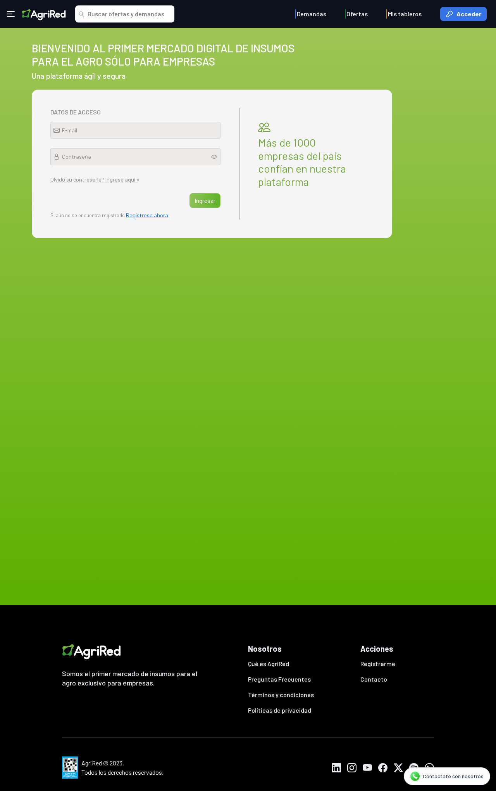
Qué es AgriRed (268, 663)
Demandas (311, 13)
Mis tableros (405, 13)
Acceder (468, 13)
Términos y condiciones (281, 694)
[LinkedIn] (336, 767)
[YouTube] (367, 767)
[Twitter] (398, 767)
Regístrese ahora (147, 215)
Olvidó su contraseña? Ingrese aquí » (95, 179)
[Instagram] (351, 767)
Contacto (373, 679)
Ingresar (205, 200)
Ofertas (357, 13)
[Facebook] (383, 767)
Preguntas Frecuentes (279, 679)
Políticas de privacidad (279, 710)
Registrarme (377, 663)
